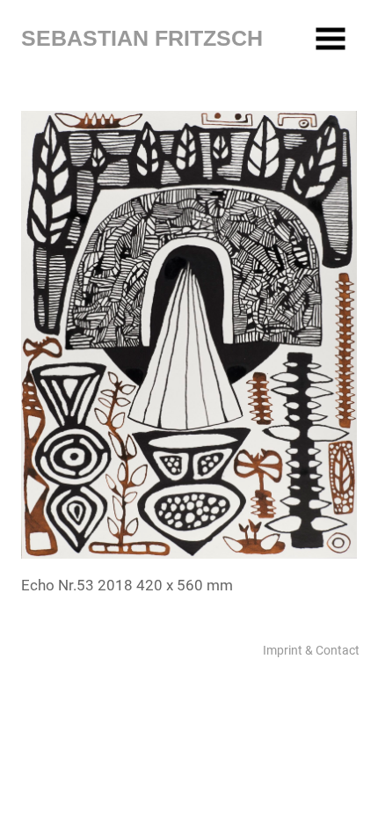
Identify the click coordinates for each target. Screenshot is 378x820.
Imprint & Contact (311, 650)
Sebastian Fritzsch (142, 38)
